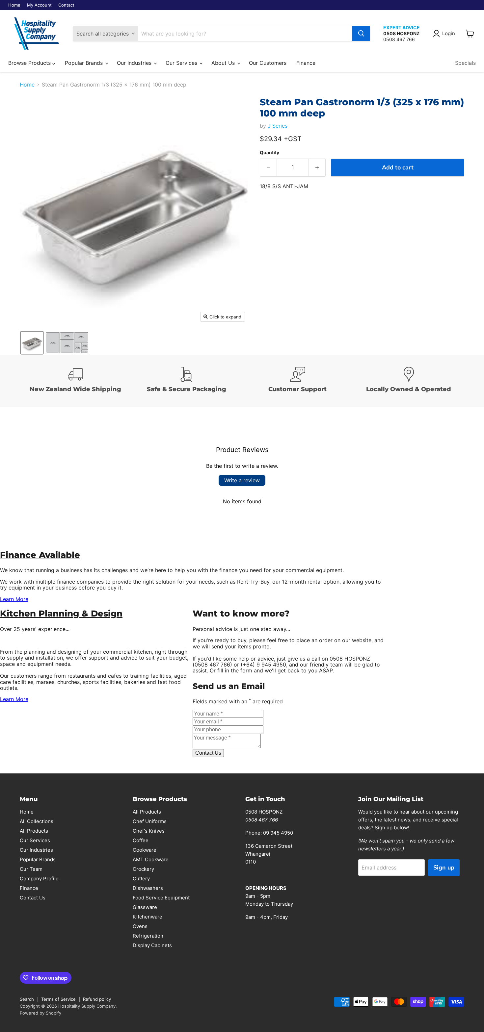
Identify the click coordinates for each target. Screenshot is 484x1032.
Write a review (242, 480)
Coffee (140, 840)
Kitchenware (147, 917)
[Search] (361, 33)
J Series (277, 125)
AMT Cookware (151, 859)
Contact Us (32, 897)
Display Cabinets (152, 945)
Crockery (143, 869)
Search (27, 999)
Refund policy (97, 999)
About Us (223, 63)
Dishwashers (148, 888)
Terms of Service (58, 999)
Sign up (443, 867)
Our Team (31, 869)
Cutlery (141, 878)
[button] (445, 34)
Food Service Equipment (161, 897)
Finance (305, 63)
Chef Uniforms (150, 821)
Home (14, 5)
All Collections (36, 821)
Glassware (145, 907)
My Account (39, 5)
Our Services (182, 63)
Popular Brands (84, 63)
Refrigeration (148, 936)
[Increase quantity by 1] (317, 168)
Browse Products (30, 63)
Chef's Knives (149, 831)
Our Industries (135, 63)
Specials (465, 63)
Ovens (140, 926)
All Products (34, 831)
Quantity (269, 152)
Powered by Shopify (40, 1013)
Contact (66, 5)
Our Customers (267, 63)
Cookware (144, 850)
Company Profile (39, 878)
